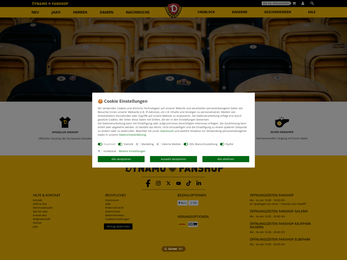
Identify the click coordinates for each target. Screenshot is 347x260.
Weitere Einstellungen (132, 151)
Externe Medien (171, 144)
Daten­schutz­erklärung (132, 134)
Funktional (110, 151)
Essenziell (109, 144)
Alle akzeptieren (121, 159)
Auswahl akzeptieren (173, 159)
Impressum (167, 131)
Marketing (148, 144)
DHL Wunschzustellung (203, 144)
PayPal (229, 144)
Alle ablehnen (225, 159)
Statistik (128, 144)
